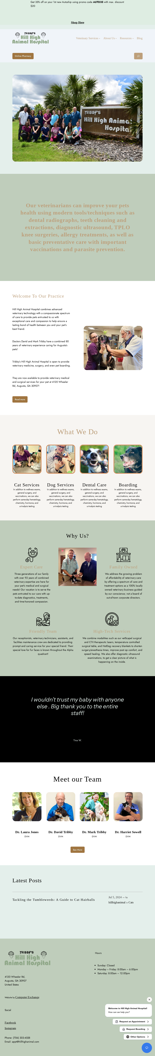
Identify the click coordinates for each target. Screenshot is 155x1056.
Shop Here (77, 22)
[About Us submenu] (116, 38)
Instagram (10, 1028)
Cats (131, 902)
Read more (20, 399)
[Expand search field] (138, 56)
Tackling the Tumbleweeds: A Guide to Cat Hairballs (53, 900)
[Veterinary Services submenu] (99, 38)
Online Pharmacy (23, 55)
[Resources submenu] (133, 38)
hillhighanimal (117, 902)
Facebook (10, 1022)
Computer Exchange (27, 997)
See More (77, 849)
